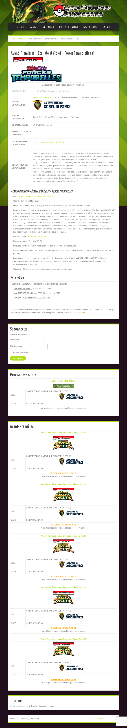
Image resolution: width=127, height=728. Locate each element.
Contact (106, 27)
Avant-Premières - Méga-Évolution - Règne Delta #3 (63, 536)
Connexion (97, 718)
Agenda (32, 27)
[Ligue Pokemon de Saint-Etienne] (63, 12)
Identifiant (14, 340)
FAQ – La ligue (48, 27)
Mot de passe (16, 346)
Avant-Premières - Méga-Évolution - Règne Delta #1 (63, 433)
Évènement (21, 39)
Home (12, 39)
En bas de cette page (37, 236)
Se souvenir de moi (20, 352)
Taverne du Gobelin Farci (43, 98)
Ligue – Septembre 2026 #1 (64, 381)
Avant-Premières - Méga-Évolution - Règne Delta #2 (63, 484)
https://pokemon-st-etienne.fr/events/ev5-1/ (36, 196)
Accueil (20, 27)
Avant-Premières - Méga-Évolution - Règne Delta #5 (63, 639)
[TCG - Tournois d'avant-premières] (28, 59)
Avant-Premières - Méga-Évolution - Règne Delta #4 (63, 587)
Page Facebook (90, 27)
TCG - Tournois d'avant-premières (49, 142)
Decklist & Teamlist (68, 27)
